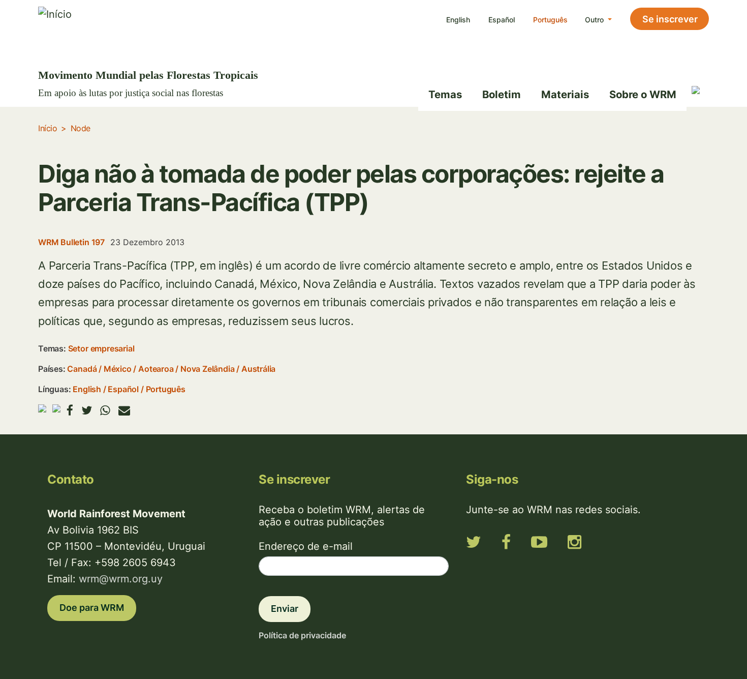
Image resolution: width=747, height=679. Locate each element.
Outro (595, 19)
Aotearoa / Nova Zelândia (186, 369)
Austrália (258, 369)
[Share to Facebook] (70, 410)
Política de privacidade (302, 635)
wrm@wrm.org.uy (121, 579)
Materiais (565, 94)
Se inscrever (670, 19)
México (118, 369)
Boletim (501, 94)
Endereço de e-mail (306, 546)
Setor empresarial (101, 348)
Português (550, 19)
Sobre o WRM (642, 94)
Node (80, 128)
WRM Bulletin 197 (71, 242)
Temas (445, 94)
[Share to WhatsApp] (105, 410)
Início (47, 128)
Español (501, 19)
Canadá (82, 369)
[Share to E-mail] (124, 410)
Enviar (284, 608)
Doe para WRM (91, 607)
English (458, 19)
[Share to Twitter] (86, 410)
